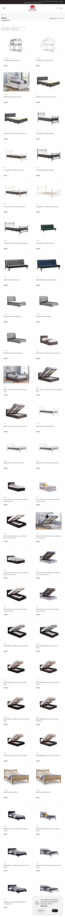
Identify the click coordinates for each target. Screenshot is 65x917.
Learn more (43, 906)
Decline (41, 911)
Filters (4, 29)
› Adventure (6, 57)
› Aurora (37, 240)
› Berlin (37, 350)
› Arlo (37, 94)
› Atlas (37, 131)
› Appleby (5, 94)
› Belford (37, 423)
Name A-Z (15, 29)
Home (2, 14)
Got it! (55, 911)
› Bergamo (6, 789)
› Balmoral (6, 314)
